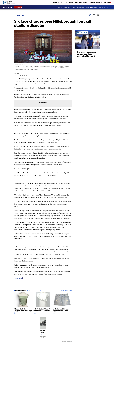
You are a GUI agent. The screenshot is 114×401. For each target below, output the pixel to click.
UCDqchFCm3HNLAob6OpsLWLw (12, 7)
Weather (78, 2)
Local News (19, 15)
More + (108, 7)
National (70, 2)
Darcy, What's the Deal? (92, 7)
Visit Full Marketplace (66, 290)
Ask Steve (102, 7)
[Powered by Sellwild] (69, 341)
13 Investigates (80, 7)
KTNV (9, 7)
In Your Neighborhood (69, 7)
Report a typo (18, 278)
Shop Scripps (95, 2)
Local (63, 2)
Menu (55, 2)
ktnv (7, 7)
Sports (86, 2)
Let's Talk (60, 7)
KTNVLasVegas (4, 7)
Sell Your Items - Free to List (34, 291)
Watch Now (105, 2)
